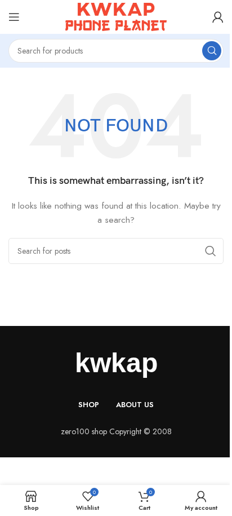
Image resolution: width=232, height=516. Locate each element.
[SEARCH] (211, 50)
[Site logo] (116, 15)
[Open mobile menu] (14, 17)
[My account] (218, 17)
